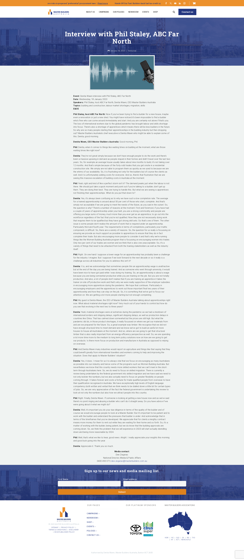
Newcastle (186, 540)
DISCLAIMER (74, 530)
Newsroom (133, 12)
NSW (167, 538)
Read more (66, 3)
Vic (172, 538)
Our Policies (118, 12)
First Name (63, 479)
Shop (155, 12)
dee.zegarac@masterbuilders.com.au (129, 461)
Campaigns (104, 12)
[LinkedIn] (180, 3)
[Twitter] (171, 3)
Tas (193, 538)
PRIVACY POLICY (67, 527)
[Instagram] (184, 3)
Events (145, 12)
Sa (183, 538)
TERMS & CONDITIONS (57, 530)
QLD (177, 538)
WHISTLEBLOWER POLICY (64, 532)
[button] (174, 12)
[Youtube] (175, 3)
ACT (177, 540)
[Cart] (194, 3)
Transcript (132, 51)
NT (172, 540)
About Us (90, 12)
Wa (188, 538)
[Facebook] (166, 3)
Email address (130, 479)
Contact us (187, 11)
